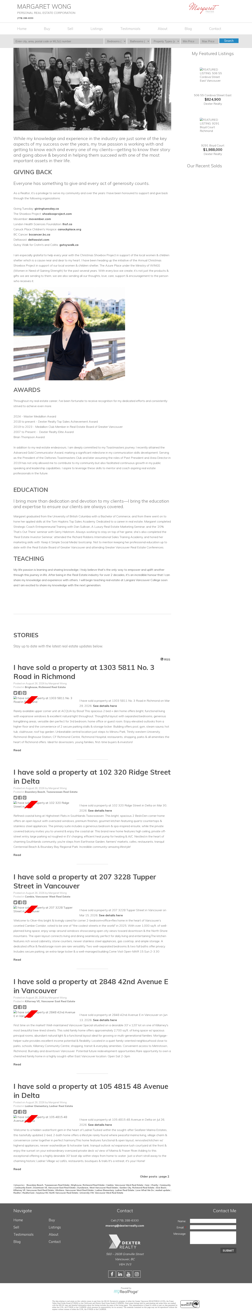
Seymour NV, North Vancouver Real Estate (57, 1193)
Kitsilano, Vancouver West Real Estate (75, 1190)
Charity (155, 1185)
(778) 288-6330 (25, 18)
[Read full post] (45, 700)
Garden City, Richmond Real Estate (137, 1187)
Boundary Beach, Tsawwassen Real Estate (51, 791)
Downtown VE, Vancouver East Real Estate (54, 1187)
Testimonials (130, 28)
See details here (105, 706)
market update (163, 1190)
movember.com (40, 219)
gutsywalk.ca (68, 245)
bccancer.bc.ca (39, 234)
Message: (179, 1233)
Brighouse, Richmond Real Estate (45, 687)
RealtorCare (29, 1193)
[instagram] (137, 1275)
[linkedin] (121, 1275)
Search (229, 40)
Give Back (161, 1187)
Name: (182, 1221)
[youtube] (129, 1275)
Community (165, 1185)
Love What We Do (145, 1190)
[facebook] (112, 1275)
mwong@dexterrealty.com (125, 1225)
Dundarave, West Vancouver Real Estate (97, 1187)
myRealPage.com (126, 1292)
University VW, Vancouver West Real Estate (101, 1193)
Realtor (17, 1193)
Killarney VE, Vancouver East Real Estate (50, 1001)
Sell (70, 28)
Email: (181, 1227)
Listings (97, 28)
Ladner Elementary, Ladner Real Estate (49, 1106)
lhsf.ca (67, 224)
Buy (47, 28)
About (162, 28)
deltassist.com (38, 239)
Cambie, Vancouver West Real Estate (47, 896)
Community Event (23, 1187)
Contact (215, 28)
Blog (188, 28)
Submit (228, 1250)
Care (147, 1185)
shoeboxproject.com (57, 214)
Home (22, 28)
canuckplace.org (69, 229)
